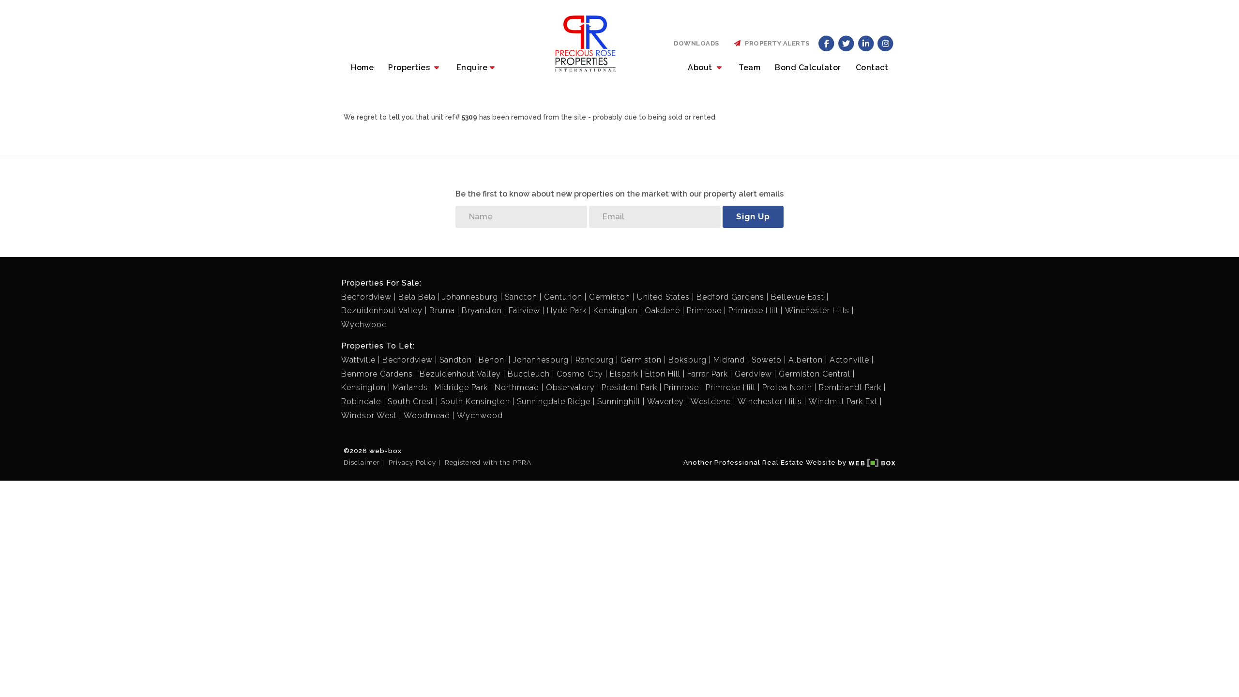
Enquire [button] (472, 67)
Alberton (805, 359)
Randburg (594, 359)
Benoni (492, 359)
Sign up (753, 216)
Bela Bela (417, 297)
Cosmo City (580, 374)
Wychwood (364, 324)
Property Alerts (775, 43)
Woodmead (427, 415)
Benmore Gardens (377, 374)
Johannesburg (470, 297)
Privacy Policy (412, 462)
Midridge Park (461, 387)
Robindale (361, 401)
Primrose (704, 310)
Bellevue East (797, 297)
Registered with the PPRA (488, 462)
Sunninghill (618, 401)
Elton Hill (662, 374)
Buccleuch (529, 374)
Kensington (615, 310)
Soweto (767, 359)
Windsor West (369, 415)
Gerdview (753, 374)
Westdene (711, 401)
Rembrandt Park (850, 387)
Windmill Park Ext (843, 401)
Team (749, 67)
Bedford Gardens (730, 297)
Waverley (665, 401)
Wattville (358, 359)
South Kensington (475, 401)
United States (663, 297)
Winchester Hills (817, 310)
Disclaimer (362, 462)
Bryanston (482, 310)
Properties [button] (410, 67)
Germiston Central (814, 374)
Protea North (787, 387)
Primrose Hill (753, 310)
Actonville (849, 359)
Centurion (563, 297)
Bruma (442, 310)
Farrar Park (707, 374)
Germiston (609, 297)
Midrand (729, 359)
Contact (872, 67)
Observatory (570, 387)
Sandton (521, 297)
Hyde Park (567, 310)
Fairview (524, 310)
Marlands (410, 387)
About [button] (701, 67)
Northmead (517, 387)
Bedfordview (366, 297)
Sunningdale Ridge (553, 401)
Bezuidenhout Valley (382, 310)
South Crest (411, 401)
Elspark (624, 374)
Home (362, 67)
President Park (629, 387)
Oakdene (662, 310)
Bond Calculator (808, 67)
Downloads (696, 43)
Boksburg (687, 359)
